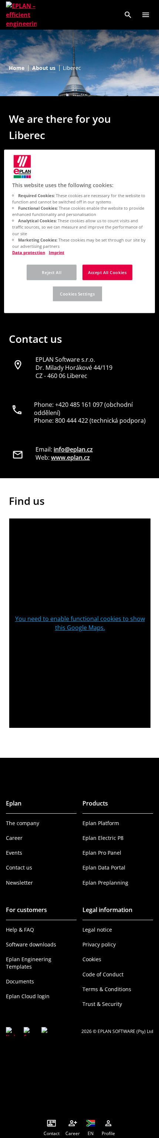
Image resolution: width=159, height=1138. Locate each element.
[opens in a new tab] (10, 1031)
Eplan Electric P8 (103, 837)
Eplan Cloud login (28, 996)
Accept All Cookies (107, 272)
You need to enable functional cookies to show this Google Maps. (80, 623)
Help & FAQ (20, 929)
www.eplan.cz (70, 457)
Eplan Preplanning (105, 882)
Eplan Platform (100, 823)
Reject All (51, 272)
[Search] (128, 14)
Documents (20, 981)
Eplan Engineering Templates (28, 963)
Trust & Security (102, 1003)
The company (22, 823)
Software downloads (31, 944)
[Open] (145, 14)
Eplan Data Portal (103, 867)
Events (14, 852)
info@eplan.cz (73, 449)
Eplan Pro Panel (101, 852)
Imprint (56, 252)
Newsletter (19, 882)
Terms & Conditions (106, 989)
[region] (79, 231)
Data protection (28, 252)
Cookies (91, 959)
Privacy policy (99, 944)
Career (14, 837)
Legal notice (97, 929)
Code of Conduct (103, 974)
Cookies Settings (77, 293)
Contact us (19, 867)
